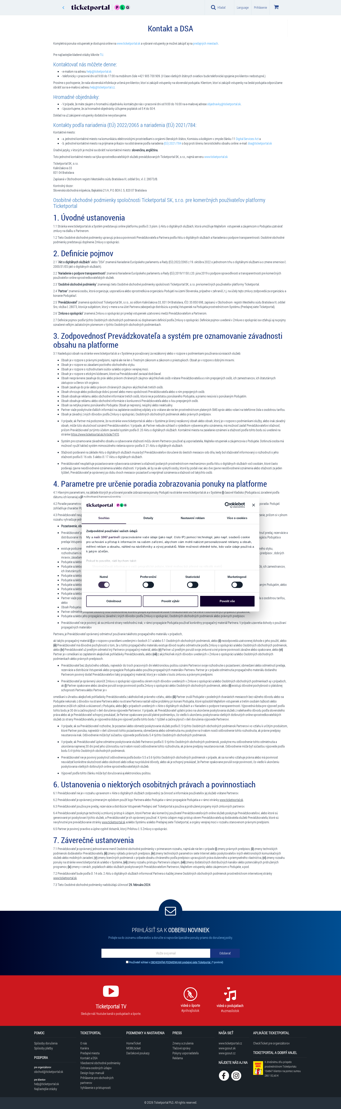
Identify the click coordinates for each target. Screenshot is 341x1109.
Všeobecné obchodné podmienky (100, 1063)
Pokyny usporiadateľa (185, 1053)
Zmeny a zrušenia (182, 1043)
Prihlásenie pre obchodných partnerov (97, 1080)
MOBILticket (133, 1048)
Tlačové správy (181, 1048)
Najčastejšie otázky (45, 1089)
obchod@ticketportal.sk (48, 1072)
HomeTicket (133, 1043)
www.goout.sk (227, 1048)
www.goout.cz (227, 1053)
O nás (83, 1043)
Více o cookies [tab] (237, 518)
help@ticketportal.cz (102, 87)
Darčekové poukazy (138, 1053)
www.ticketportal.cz (230, 1043)
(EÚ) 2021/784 (172, 143)
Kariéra (84, 1048)
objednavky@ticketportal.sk (224, 104)
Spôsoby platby (43, 1048)
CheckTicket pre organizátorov (271, 1043)
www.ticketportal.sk (128, 43)
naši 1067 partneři (107, 537)
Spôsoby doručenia (45, 1043)
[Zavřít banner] (253, 505)
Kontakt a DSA (89, 1058)
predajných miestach (205, 43)
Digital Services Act (247, 139)
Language (243, 7)
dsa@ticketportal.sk (260, 143)
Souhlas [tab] (104, 518)
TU (101, 55)
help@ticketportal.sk (99, 71)
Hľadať (221, 7)
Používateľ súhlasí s (176, 962)
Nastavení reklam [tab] (193, 518)
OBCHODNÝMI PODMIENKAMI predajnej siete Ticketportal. (181, 962)
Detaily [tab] (148, 518)
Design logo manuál (92, 1073)
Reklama (177, 1058)
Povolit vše (227, 601)
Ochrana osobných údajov (96, 1068)
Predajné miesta (89, 1053)
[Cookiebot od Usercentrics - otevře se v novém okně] (227, 505)
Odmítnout (113, 601)
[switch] (148, 585)
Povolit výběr (170, 601)
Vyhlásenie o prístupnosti (95, 1088)
